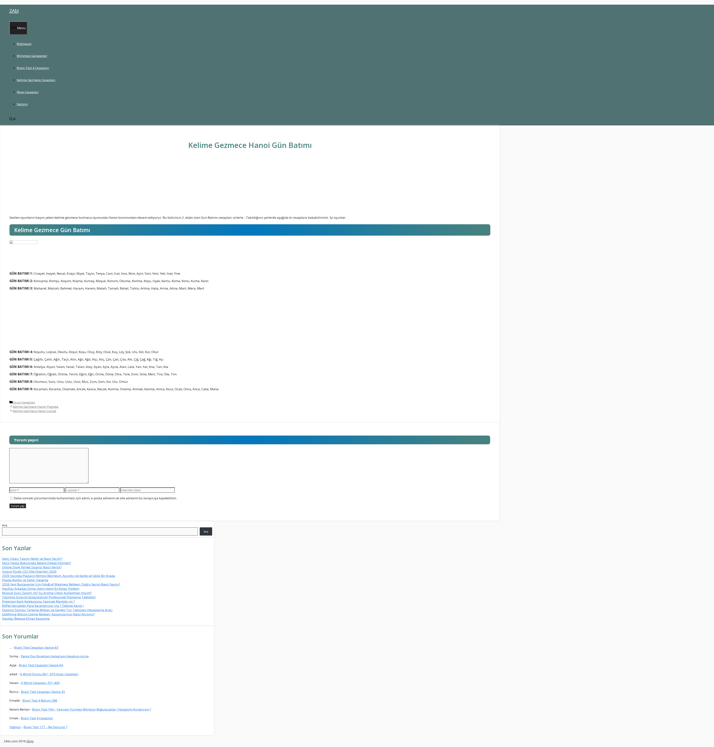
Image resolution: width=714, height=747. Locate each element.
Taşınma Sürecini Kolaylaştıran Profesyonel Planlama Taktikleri (49, 597)
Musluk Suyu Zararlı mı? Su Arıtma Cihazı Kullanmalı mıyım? (47, 593)
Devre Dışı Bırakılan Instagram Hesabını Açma (55, 656)
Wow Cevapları (28, 92)
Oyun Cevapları (24, 402)
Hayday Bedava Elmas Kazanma (26, 618)
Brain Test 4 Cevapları (33, 68)
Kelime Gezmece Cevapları (36, 80)
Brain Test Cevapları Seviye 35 (43, 692)
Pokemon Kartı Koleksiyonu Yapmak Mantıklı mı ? (38, 601)
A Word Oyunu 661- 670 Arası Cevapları (49, 674)
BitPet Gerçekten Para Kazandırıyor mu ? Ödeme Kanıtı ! (43, 606)
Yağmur (15, 727)
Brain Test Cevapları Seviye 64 (41, 665)
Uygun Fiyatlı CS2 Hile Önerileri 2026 (29, 571)
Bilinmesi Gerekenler (32, 56)
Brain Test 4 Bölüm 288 (39, 700)
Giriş (30, 741)
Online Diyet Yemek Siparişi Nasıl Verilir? (32, 567)
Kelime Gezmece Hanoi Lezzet (34, 411)
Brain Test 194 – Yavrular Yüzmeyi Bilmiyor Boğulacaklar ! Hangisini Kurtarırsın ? (91, 709)
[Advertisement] (250, 185)
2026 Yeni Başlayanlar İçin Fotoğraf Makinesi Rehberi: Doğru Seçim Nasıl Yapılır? (61, 584)
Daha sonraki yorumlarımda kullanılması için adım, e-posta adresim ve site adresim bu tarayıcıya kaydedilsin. (95, 498)
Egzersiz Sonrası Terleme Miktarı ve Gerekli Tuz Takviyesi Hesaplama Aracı (57, 610)
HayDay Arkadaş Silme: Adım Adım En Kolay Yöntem (40, 588)
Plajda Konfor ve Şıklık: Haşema (25, 580)
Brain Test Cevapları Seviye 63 (36, 647)
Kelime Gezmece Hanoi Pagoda (35, 407)
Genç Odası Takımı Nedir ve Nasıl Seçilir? (32, 559)
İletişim (22, 104)
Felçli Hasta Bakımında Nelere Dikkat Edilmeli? (36, 563)
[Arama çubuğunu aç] (12, 119)
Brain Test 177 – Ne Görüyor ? (45, 727)
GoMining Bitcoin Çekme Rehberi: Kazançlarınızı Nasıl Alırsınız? (48, 614)
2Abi (14, 10)
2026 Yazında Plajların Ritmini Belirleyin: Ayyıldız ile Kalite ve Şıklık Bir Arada (58, 576)
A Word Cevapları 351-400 (40, 683)
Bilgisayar (24, 44)
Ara (4, 525)
